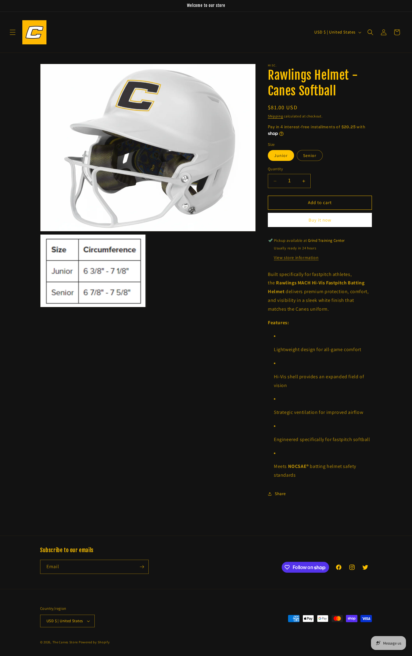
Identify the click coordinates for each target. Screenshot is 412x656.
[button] (12, 32)
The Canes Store (65, 642)
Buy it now (320, 220)
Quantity (275, 169)
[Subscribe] (141, 567)
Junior (281, 155)
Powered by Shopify (94, 642)
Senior (309, 155)
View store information (296, 257)
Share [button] (280, 494)
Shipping (275, 116)
